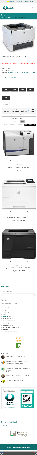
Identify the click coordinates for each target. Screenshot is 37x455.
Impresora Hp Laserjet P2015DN (15, 72)
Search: (9, 102)
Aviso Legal (4, 425)
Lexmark (5, 323)
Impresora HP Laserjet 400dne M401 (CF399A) (19, 268)
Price (26, 111)
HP (3, 314)
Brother (5, 311)
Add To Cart (32, 110)
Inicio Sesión (5, 286)
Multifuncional (7, 325)
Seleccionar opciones (10, 211)
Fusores (5, 312)
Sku (22, 111)
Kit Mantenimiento (8, 320)
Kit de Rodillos (7, 318)
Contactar (19, 1)
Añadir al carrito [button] (10, 161)
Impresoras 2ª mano (29, 72)
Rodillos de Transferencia (10, 327)
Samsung (5, 329)
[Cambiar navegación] (32, 7)
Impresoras (8, 17)
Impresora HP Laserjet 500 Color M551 (18, 167)
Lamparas (5, 322)
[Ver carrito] (28, 7)
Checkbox (6, 111)
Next (22, 121)
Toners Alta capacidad (9, 331)
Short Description (15, 110)
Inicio (2, 17)
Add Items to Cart (30, 125)
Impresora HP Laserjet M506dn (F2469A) (19, 217)
